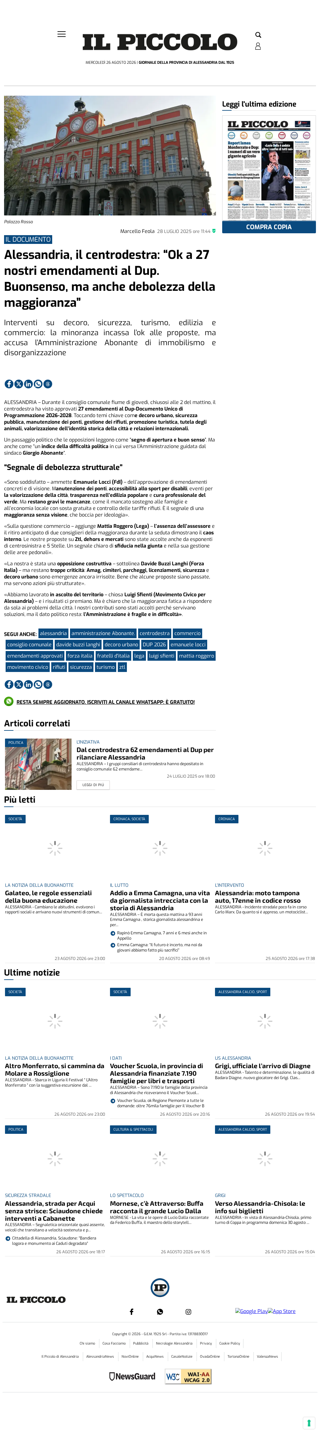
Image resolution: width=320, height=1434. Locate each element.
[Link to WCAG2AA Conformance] (186, 1377)
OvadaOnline (210, 1356)
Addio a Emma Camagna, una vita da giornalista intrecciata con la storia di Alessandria (160, 900)
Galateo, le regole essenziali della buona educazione (48, 896)
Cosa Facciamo (114, 1343)
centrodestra (155, 633)
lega (139, 656)
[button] (258, 35)
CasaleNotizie (182, 1356)
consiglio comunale (29, 644)
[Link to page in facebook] (9, 384)
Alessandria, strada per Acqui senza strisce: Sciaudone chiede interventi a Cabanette (54, 1210)
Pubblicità (141, 1343)
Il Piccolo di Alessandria (61, 1356)
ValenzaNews (267, 1356)
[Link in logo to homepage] (160, 44)
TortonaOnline (239, 1356)
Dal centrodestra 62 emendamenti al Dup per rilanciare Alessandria (145, 753)
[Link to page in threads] (47, 384)
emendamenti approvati (35, 656)
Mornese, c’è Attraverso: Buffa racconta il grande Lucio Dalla (156, 1206)
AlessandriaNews (100, 1356)
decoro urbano (121, 644)
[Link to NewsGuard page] (134, 1377)
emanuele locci (188, 644)
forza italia (80, 656)
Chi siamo (88, 1343)
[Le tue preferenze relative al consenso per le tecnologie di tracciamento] (309, 1423)
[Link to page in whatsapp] (38, 384)
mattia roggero (196, 656)
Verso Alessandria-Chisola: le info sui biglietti (260, 1206)
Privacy (206, 1343)
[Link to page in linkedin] (28, 384)
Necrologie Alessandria (174, 1343)
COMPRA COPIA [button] (269, 227)
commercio (187, 633)
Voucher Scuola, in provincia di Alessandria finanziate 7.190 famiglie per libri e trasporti (156, 1073)
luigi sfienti (161, 656)
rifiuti (59, 667)
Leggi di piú (93, 785)
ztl (122, 667)
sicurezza (81, 667)
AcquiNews (155, 1356)
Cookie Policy (229, 1343)
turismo (106, 667)
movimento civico (27, 667)
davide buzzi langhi (78, 644)
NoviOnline (131, 1356)
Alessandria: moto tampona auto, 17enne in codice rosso (258, 896)
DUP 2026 (154, 644)
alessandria (53, 633)
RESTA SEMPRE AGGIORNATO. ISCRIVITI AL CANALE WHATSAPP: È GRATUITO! (106, 702)
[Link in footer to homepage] (160, 1288)
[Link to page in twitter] (18, 384)
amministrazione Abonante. (103, 633)
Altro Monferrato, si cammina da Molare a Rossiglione (54, 1069)
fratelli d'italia (113, 656)
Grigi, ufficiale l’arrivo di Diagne (263, 1065)
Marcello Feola (137, 231)
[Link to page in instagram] (188, 1311)
